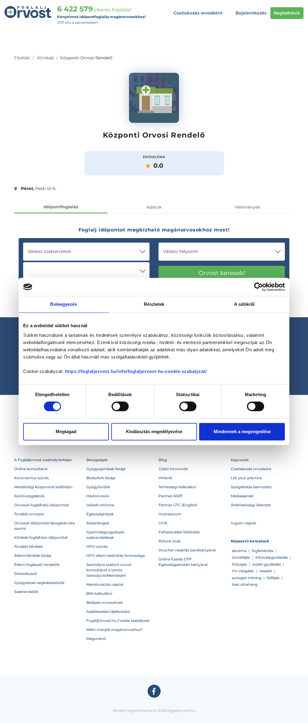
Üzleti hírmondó (173, 469)
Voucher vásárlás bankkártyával (187, 550)
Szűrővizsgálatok (29, 496)
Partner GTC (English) (178, 505)
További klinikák (28, 546)
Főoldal (22, 58)
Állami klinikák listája (32, 555)
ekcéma (239, 550)
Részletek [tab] (154, 304)
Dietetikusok (25, 573)
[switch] (120, 406)
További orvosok (29, 514)
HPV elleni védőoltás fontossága (115, 555)
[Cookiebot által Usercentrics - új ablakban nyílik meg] (258, 286)
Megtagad (66, 431)
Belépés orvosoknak (104, 602)
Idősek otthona (100, 505)
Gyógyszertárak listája (105, 469)
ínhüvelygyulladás (271, 557)
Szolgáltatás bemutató (251, 487)
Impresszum (170, 514)
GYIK (163, 523)
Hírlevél (165, 478)
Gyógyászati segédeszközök (39, 582)
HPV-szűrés (97, 546)
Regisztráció (287, 13)
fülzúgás (239, 564)
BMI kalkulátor (99, 593)
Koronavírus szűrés (31, 478)
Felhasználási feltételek (179, 532)
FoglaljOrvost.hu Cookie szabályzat (117, 620)
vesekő (265, 571)
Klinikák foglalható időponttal (40, 537)
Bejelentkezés (251, 13)
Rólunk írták (169, 541)
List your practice (246, 478)
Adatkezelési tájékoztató (108, 611)
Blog (163, 460)
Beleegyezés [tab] (63, 304)
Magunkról (96, 638)
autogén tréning (246, 578)
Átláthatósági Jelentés (251, 505)
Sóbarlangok (97, 523)
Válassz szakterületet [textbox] (49, 251)
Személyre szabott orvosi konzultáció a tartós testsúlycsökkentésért (108, 570)
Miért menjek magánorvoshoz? (114, 629)
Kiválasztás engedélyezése (154, 431)
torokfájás (241, 557)
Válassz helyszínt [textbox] (180, 251)
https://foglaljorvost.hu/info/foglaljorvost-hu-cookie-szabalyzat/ (136, 371)
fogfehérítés (262, 550)
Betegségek (97, 460)
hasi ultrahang (244, 584)
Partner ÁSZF (171, 496)
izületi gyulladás (266, 564)
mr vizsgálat (243, 571)
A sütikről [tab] (244, 304)
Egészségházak (100, 514)
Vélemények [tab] (247, 207)
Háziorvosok (97, 496)
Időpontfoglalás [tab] (61, 206)
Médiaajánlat (242, 496)
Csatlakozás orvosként (198, 13)
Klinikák (45, 58)
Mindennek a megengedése (242, 431)
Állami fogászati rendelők (37, 564)
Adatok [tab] (154, 207)
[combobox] (86, 252)
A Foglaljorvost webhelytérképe (43, 460)
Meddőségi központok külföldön (43, 487)
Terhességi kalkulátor (177, 487)
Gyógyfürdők (98, 487)
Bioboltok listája (100, 478)
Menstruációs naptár (105, 584)
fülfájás (273, 578)
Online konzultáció (31, 469)
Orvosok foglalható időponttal (41, 505)
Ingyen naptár (243, 523)
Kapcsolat (240, 460)
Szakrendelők (26, 591)
